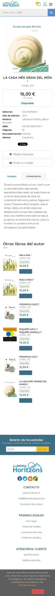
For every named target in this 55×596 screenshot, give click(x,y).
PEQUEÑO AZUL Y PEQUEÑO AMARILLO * (30, 331)
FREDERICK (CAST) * (29, 304)
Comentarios (33, 176)
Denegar (38, 591)
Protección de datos (31, 537)
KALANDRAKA (29, 111)
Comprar (25, 271)
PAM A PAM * (25, 255)
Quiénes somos (31, 554)
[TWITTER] (25, 478)
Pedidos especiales (31, 560)
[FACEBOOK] (19, 478)
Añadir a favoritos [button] (23, 154)
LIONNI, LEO (27, 85)
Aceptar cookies (20, 591)
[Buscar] (51, 12)
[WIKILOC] (35, 478)
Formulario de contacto (31, 504)
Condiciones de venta (31, 532)
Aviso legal (31, 521)
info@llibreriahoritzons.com (31, 498)
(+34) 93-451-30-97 (31, 493)
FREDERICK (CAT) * (28, 356)
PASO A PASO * (26, 279)
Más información (27, 585)
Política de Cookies (31, 526)
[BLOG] (30, 478)
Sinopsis (11, 176)
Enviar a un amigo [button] (23, 162)
